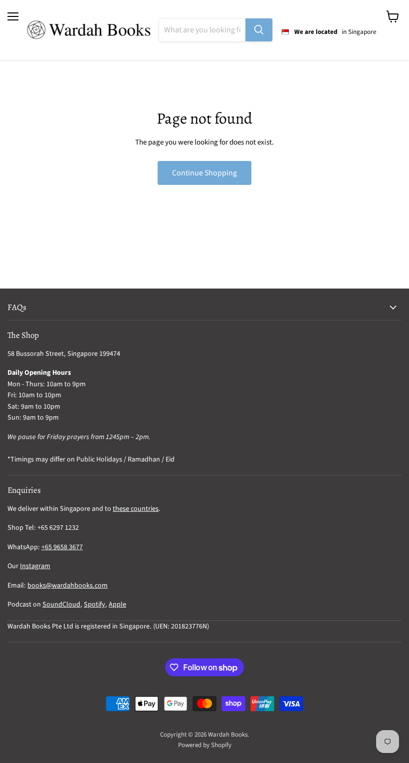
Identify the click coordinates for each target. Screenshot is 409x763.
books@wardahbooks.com (67, 586)
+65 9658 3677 (62, 547)
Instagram (35, 566)
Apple (117, 605)
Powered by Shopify (204, 745)
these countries (136, 509)
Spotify (94, 605)
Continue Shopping (204, 172)
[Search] (258, 29)
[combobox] (202, 29)
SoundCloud (61, 605)
